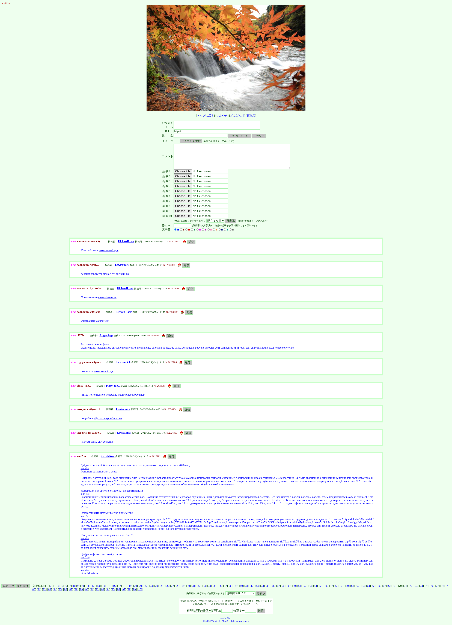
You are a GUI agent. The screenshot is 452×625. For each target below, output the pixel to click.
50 (294, 585)
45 (267, 585)
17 (119, 585)
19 (130, 585)
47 (278, 585)
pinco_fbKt (113, 385)
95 (113, 589)
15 (109, 585)
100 (140, 589)
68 (389, 585)
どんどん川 (237, 115)
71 (405, 585)
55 (320, 585)
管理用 (251, 115)
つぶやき (222, 115)
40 (241, 585)
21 (140, 585)
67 (384, 585)
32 (199, 585)
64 (368, 585)
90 (86, 589)
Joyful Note (226, 618)
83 (49, 589)
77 (437, 585)
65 (373, 585)
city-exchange (105, 441)
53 (310, 585)
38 (230, 585)
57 (331, 585)
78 (442, 585)
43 (257, 585)
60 (347, 585)
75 (426, 585)
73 (416, 585)
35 (214, 585)
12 (93, 585)
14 (103, 585)
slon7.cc (85, 516)
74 (421, 585)
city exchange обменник (108, 418)
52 (305, 585)
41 (246, 585)
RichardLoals (126, 241)
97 (123, 589)
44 (262, 585)
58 (336, 585)
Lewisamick (122, 264)
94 (107, 589)
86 (65, 589)
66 (379, 585)
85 (60, 589)
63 (363, 585)
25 (161, 585)
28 (177, 585)
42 (252, 585)
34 (209, 585)
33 (204, 585)
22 (146, 585)
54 (315, 585)
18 (124, 585)
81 (39, 589)
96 (118, 589)
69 (395, 585)
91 (92, 589)
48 (283, 585)
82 (44, 589)
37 (225, 585)
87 (70, 589)
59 (342, 585)
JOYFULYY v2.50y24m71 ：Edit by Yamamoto (226, 621)
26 (167, 585)
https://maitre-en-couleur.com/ (113, 347)
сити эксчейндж (108, 250)
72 (410, 585)
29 (183, 585)
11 (87, 585)
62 (357, 585)
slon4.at (85, 468)
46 (273, 585)
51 (299, 585)
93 (102, 589)
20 (135, 585)
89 (81, 589)
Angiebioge (106, 335)
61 (352, 585)
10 (82, 585)
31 (193, 585)
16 (114, 585)
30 (188, 585)
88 (76, 589)
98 (129, 589)
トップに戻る (205, 115)
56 (326, 585)
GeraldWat (108, 456)
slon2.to (85, 557)
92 (97, 589)
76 (432, 585)
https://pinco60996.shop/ (131, 394)
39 (236, 585)
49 (289, 585)
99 (134, 589)
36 (220, 585)
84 (54, 589)
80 (33, 589)
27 (172, 585)
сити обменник (107, 297)
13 (98, 585)
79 (448, 585)
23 (151, 585)
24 (156, 585)
